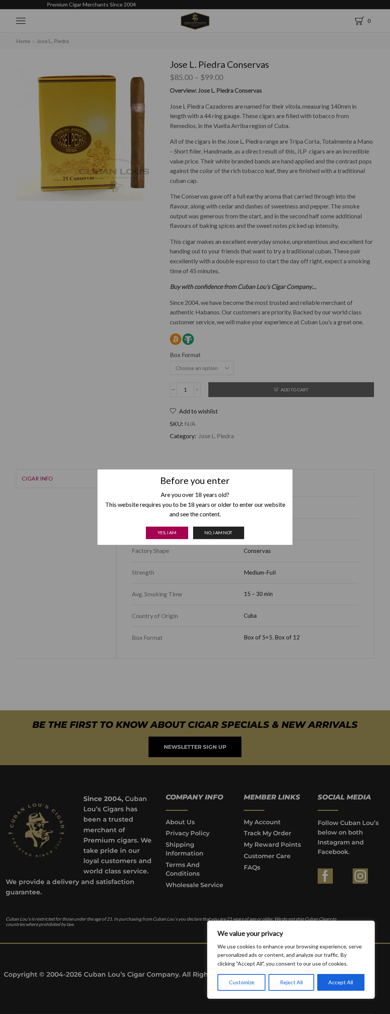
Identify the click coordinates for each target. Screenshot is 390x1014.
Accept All (340, 982)
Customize (241, 982)
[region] (291, 960)
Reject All (291, 982)
